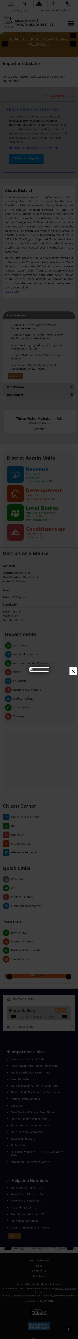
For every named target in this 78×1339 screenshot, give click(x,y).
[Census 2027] (39, 669)
